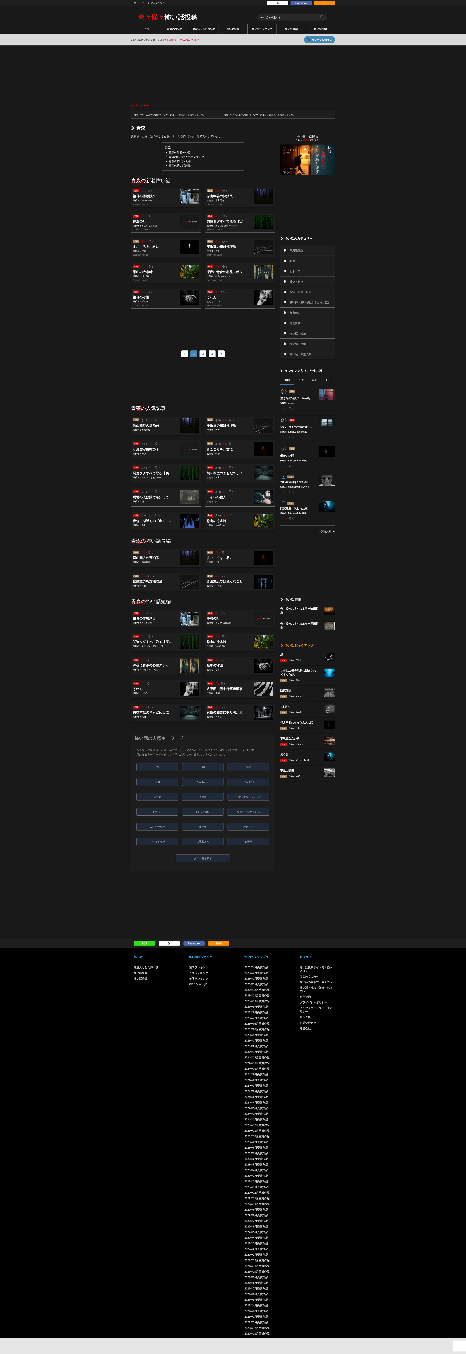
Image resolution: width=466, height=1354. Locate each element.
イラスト (157, 811)
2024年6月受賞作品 (256, 1091)
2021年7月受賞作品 (256, 1288)
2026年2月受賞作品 (256, 978)
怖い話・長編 (298, 343)
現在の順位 (169, 39)
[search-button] (322, 17)
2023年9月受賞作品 (256, 1142)
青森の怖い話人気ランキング (186, 156)
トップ (145, 28)
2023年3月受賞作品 (256, 1175)
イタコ (203, 796)
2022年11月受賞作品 (257, 1198)
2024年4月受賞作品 (256, 1102)
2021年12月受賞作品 (257, 1260)
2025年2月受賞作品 (256, 1046)
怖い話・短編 (298, 333)
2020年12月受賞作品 (257, 1327)
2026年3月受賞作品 (256, 972)
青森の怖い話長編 (180, 161)
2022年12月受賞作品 (257, 1192)
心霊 (292, 260)
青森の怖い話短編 (180, 165)
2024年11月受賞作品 (257, 1063)
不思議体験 (296, 250)
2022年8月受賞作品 (256, 1215)
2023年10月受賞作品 (257, 1136)
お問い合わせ (308, 1022)
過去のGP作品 (188, 39)
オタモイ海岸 (157, 841)
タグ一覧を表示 (203, 858)
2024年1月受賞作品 (256, 1119)
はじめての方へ (309, 976)
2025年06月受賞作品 (257, 1023)
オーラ (203, 826)
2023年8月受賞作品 (256, 1147)
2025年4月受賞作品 (256, 1034)
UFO (157, 782)
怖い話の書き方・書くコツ (316, 982)
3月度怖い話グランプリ (246, 114)
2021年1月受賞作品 (256, 1322)
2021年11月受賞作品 (257, 1265)
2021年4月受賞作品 (256, 1305)
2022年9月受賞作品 (256, 1209)
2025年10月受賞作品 (257, 1001)
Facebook (301, 3)
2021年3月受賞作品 (256, 1311)
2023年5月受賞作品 (256, 1164)
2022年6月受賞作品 (256, 1226)
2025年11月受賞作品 (257, 995)
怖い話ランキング (262, 28)
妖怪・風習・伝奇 (300, 292)
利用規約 (305, 996)
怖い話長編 (320, 28)
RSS (324, 3)
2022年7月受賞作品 (256, 1220)
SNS (248, 767)
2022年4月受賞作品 (256, 1237)
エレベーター (157, 826)
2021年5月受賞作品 (256, 1299)
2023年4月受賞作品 (256, 1170)
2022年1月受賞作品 (256, 1254)
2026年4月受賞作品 (256, 967)
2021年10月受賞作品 (257, 1271)
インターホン (202, 811)
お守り (248, 841)
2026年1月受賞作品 (256, 984)
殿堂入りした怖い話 (203, 28)
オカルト (248, 826)
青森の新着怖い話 (180, 152)
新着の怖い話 (174, 28)
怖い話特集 (233, 28)
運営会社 (305, 1028)
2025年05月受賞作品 (257, 1029)
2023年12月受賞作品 (257, 1125)
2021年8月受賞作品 (256, 1282)
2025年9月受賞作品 (256, 1006)
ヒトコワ (295, 271)
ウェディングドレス (248, 811)
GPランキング (198, 984)
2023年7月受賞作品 (256, 1153)
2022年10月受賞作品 (257, 1203)
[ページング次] (221, 353)
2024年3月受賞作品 (256, 1108)
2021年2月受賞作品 (256, 1316)
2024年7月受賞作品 (256, 1085)
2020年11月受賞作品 (257, 1333)
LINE (203, 767)
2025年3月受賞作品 (256, 1040)
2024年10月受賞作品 (257, 1068)
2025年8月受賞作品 (256, 1012)
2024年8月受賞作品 (256, 1080)
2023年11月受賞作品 (257, 1130)
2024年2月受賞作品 (256, 1113)
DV (157, 767)
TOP (144, 943)
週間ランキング (198, 967)
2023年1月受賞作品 (256, 1187)
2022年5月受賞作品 (256, 1232)
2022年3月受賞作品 (256, 1243)
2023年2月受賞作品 (256, 1181)
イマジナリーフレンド (248, 796)
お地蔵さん (202, 841)
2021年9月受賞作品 (256, 1277)
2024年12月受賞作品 (257, 1057)
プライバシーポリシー (313, 1002)
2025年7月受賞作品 (256, 1018)
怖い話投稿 (168, 17)
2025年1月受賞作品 (256, 1051)
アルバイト (248, 782)
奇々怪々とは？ (156, 2)
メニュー (136, 2)
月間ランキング (198, 972)
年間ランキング (198, 978)
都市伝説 (295, 312)
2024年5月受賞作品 (256, 1096)
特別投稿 (295, 323)
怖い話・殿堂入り (300, 354)
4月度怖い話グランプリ (156, 114)
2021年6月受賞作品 (256, 1294)
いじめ (157, 796)
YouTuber (203, 782)
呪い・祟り (296, 281)
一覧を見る (325, 531)
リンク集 (305, 1017)
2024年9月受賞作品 (256, 1074)
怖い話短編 (291, 28)
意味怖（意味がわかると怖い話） (310, 302)
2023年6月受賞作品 (256, 1158)
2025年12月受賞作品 (257, 989)
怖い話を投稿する (322, 39)
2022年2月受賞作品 (256, 1249)
